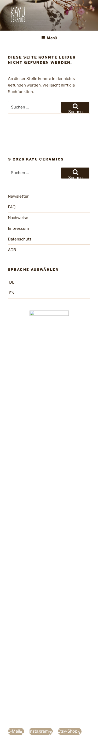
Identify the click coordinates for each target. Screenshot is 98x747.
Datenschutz (19, 239)
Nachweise (18, 217)
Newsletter (18, 196)
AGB (12, 250)
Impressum (18, 228)
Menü (52, 38)
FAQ (11, 207)
